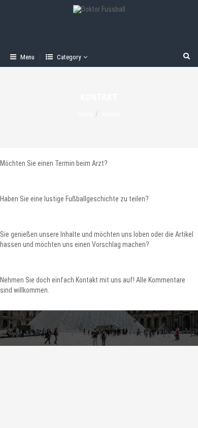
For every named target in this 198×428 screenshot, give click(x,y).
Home (85, 114)
